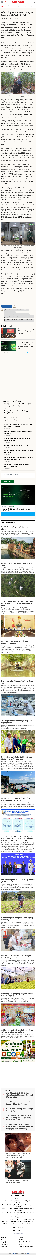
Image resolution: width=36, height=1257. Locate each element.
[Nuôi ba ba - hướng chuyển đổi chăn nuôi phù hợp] (18, 548)
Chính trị (13, 6)
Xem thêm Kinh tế (8, 522)
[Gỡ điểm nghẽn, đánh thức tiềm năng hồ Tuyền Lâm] (18, 585)
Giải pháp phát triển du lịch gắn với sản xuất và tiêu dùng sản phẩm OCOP (17, 1031)
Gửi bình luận (7, 481)
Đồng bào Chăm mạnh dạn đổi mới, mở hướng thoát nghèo (16, 642)
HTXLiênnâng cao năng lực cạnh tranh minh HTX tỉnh (16, 314)
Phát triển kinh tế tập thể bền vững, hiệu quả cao (25, 331)
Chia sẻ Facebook (7, 306)
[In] (14, 306)
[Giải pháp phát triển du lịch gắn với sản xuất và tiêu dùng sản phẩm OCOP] (18, 1051)
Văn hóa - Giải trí (5, 1244)
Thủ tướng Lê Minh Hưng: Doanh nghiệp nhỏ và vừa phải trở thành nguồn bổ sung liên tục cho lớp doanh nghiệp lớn (17, 838)
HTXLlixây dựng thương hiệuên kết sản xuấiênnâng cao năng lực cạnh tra (18, 320)
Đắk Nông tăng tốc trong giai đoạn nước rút (17, 445)
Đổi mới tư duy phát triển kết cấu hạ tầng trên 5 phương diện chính (17, 799)
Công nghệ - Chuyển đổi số (26, 1246)
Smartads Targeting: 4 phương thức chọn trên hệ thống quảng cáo (25, 345)
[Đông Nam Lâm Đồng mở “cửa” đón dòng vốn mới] (18, 705)
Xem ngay (30, 352)
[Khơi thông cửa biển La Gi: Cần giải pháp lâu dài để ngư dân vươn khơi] (18, 782)
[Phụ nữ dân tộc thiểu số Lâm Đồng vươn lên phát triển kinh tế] (18, 902)
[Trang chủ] (2, 6)
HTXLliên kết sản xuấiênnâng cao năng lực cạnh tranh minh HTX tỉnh (18, 317)
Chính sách (4, 1246)
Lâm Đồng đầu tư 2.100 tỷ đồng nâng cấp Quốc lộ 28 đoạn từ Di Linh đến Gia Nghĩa (19, 1095)
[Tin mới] (5, 2)
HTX (27, 310)
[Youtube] (18, 1233)
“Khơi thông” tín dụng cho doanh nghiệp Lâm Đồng (17, 919)
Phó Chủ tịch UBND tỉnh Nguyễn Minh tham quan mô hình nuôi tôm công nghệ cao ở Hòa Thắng (19, 1127)
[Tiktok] (14, 1233)
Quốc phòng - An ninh (24, 1242)
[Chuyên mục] (2, 2)
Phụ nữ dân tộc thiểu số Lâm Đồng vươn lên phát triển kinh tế (18, 881)
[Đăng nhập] (34, 2)
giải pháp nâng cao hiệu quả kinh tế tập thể (14, 310)
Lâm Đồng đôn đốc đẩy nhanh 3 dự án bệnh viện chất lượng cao (19, 1103)
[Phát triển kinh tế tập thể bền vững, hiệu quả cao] (8, 333)
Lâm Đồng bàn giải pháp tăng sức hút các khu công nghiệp (17, 995)
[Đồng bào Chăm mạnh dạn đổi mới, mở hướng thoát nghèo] (18, 665)
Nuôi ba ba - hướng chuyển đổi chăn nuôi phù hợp (16, 528)
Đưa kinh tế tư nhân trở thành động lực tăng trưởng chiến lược (16, 957)
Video (2, 1249)
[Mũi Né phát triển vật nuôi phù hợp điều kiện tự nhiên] (18, 741)
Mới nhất (6, 6)
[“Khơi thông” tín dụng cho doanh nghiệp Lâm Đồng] (18, 940)
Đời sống (30, 6)
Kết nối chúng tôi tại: (18, 1230)
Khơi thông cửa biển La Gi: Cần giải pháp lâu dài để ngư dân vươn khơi (17, 758)
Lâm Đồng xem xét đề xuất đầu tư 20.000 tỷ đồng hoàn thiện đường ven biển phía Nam (18, 1118)
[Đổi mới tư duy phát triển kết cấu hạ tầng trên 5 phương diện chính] (18, 820)
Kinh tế (24, 6)
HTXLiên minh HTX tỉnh (9, 312)
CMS (15, 1253)
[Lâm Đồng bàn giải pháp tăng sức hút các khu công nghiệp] (18, 1014)
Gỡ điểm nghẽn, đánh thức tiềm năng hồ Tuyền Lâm (16, 564)
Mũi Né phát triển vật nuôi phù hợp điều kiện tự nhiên (16, 722)
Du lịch (20, 1244)
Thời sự (19, 6)
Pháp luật (3, 1242)
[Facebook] (21, 1233)
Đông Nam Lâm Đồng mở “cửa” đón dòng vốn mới (17, 682)
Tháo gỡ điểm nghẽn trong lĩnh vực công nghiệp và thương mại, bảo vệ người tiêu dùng (17, 603)
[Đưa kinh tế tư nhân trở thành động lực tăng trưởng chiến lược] (18, 978)
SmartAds (6, 352)
